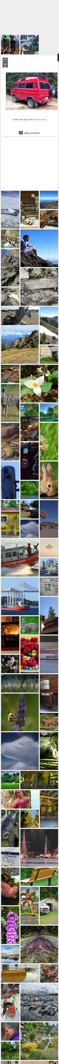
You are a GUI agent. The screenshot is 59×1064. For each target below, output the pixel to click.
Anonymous (40, 84)
